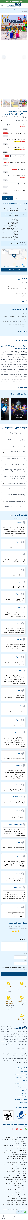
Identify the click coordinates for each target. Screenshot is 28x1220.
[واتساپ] (26, 1129)
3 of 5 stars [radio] (15, 934)
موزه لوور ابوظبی (16, 1198)
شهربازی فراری (23, 1148)
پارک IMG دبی (5, 1146)
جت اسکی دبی (13, 1164)
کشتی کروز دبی (12, 1175)
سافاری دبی (15, 1143)
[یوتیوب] (21, 1129)
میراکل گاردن (6, 1139)
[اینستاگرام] (17, 1129)
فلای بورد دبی (9, 1167)
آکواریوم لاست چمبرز (13, 1162)
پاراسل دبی (5, 1164)
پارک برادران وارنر (22, 1150)
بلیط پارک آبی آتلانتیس (21, 1074)
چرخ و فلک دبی (15, 1141)
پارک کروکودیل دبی (22, 1152)
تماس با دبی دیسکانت (21, 1099)
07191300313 (23, 1051)
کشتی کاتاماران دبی (13, 1181)
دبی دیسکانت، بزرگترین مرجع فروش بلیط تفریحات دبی (15, 266)
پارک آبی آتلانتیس (22, 1171)
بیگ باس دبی (23, 1160)
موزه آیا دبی (23, 1198)
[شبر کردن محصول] (2, 121)
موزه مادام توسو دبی (21, 1200)
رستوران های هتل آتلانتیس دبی (19, 1194)
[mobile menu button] (25, 5)
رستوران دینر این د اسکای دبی (19, 1190)
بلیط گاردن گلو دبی (18, 415)
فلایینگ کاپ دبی (7, 1190)
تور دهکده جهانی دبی (21, 1156)
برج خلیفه (14, 1137)
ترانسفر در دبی (6, 1204)
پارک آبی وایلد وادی (15, 1169)
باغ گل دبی (15, 1154)
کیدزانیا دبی (8, 1150)
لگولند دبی (15, 1150)
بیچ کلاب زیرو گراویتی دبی (20, 1187)
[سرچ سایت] (2, 5)
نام (25, 954)
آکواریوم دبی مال (14, 1139)
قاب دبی (8, 1137)
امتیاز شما (24, 934)
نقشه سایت (23, 1102)
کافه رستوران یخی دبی (21, 1192)
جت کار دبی (23, 1167)
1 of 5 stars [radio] (18, 934)
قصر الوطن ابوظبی (11, 1200)
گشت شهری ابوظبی (21, 1158)
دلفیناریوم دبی (23, 1139)
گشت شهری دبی (11, 1156)
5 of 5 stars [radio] (12, 934)
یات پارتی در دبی (22, 1181)
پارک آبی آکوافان (22, 1173)
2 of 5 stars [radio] (17, 934)
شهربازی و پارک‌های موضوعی (15, 9)
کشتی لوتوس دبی (22, 1177)
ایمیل (25, 960)
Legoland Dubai (19, 417)
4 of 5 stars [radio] (14, 934)
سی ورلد (8, 1148)
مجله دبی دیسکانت (22, 1093)
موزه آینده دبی (11, 1196)
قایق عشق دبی (9, 1179)
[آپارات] (13, 1129)
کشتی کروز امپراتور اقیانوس (20, 1183)
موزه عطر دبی (23, 1202)
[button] (14, 255)
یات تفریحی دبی (8, 1183)
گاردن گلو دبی (13, 1152)
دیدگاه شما (23, 940)
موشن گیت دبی (15, 1148)
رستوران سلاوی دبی (16, 1185)
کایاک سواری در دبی (21, 1164)
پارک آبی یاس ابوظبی (12, 1171)
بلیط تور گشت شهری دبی (20, 1083)
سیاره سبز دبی (5, 1152)
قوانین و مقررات (22, 1090)
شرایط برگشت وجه (22, 1096)
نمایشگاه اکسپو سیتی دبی (13, 1202)
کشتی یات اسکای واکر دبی (20, 1179)
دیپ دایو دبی (16, 1167)
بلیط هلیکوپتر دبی (11, 1158)
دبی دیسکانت (6, 1209)
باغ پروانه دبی (23, 1141)
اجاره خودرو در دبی (22, 1080)
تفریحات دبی (23, 1071)
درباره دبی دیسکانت (21, 1087)
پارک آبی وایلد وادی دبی (21, 1077)
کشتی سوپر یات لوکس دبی (10, 1177)
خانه (26, 9)
